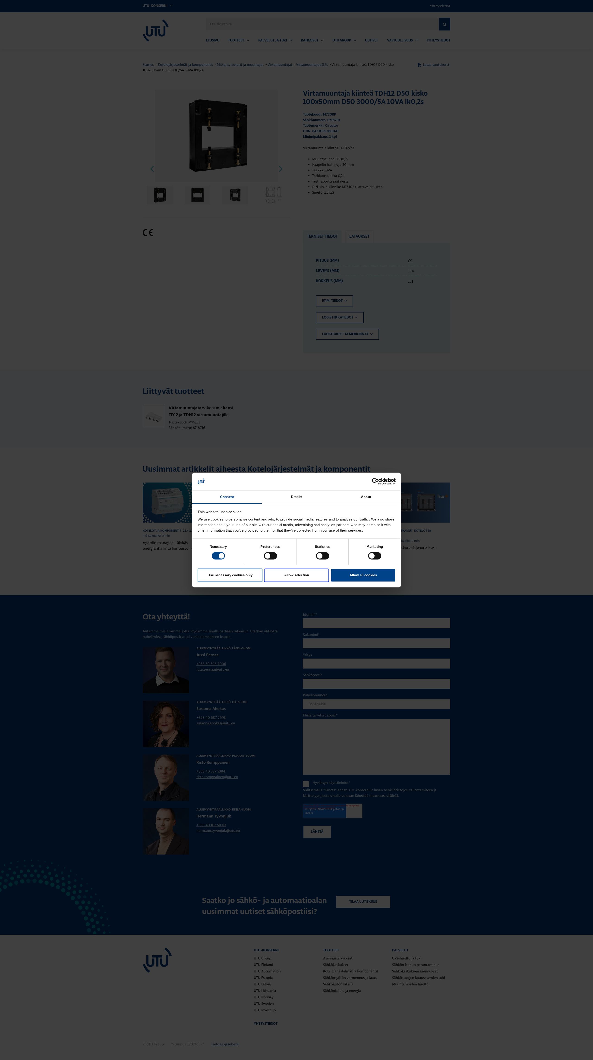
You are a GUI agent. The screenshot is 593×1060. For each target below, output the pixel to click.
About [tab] (366, 497)
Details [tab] (296, 497)
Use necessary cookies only (230, 575)
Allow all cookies (363, 575)
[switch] (270, 556)
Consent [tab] (227, 497)
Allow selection (296, 575)
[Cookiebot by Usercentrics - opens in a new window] (375, 481)
